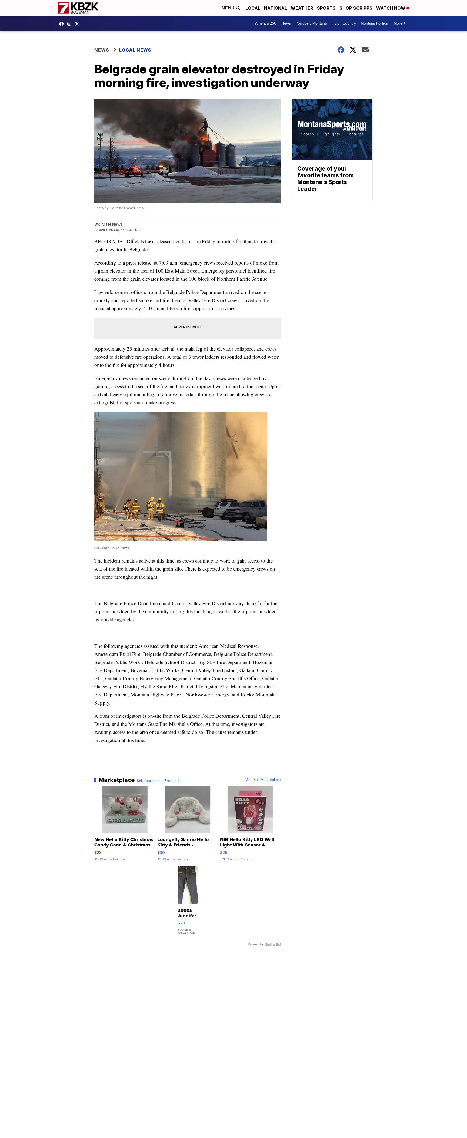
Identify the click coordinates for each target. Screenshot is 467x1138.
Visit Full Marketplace (263, 780)
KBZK (78, 24)
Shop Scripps (355, 8)
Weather (302, 8)
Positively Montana (311, 23)
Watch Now (391, 8)
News (286, 23)
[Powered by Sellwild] (273, 944)
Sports (326, 8)
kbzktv (70, 24)
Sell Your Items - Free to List (160, 781)
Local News (135, 50)
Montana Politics (374, 23)
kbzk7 (62, 24)
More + (399, 23)
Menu (229, 8)
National (275, 8)
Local (252, 8)
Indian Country (344, 23)
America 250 (265, 23)
